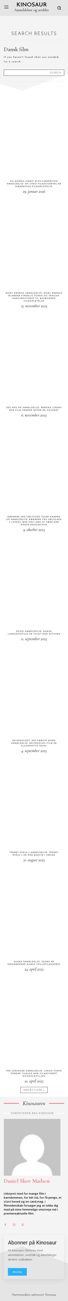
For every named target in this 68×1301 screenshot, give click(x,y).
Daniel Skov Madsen (27, 1180)
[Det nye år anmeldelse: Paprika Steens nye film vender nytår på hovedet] (34, 357)
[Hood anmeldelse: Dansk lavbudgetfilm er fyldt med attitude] (34, 581)
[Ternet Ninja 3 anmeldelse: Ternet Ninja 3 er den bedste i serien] (34, 802)
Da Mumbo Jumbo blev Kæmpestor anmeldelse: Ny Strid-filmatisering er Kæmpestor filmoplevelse (34, 184)
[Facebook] (5, 1225)
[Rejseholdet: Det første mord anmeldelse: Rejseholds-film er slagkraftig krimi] (34, 690)
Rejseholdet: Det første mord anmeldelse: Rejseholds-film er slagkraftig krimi (34, 743)
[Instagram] (14, 1225)
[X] (22, 1225)
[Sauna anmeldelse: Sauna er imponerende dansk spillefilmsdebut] (34, 911)
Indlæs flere (32, 1090)
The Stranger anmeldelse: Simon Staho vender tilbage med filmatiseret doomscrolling (34, 1073)
